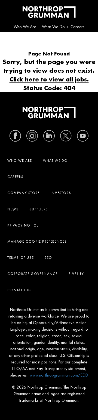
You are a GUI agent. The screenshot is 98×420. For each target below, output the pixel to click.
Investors (61, 192)
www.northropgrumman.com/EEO (59, 375)
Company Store (23, 192)
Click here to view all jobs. (49, 79)
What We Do (53, 27)
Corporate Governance (32, 273)
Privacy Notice (22, 225)
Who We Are (25, 27)
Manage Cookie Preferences (37, 241)
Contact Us (19, 290)
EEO (48, 257)
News (13, 209)
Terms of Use (20, 257)
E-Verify (76, 273)
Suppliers (38, 209)
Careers (77, 27)
